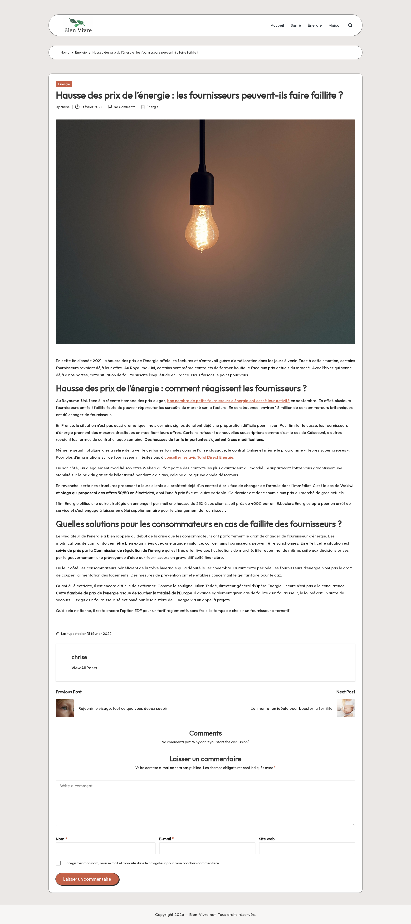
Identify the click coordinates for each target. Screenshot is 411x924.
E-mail (166, 838)
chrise (79, 657)
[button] (84, 668)
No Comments (124, 107)
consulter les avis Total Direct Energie (198, 457)
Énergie (64, 84)
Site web (267, 838)
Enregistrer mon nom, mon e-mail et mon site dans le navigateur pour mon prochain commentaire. (142, 863)
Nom (61, 838)
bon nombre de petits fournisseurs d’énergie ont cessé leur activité (228, 400)
